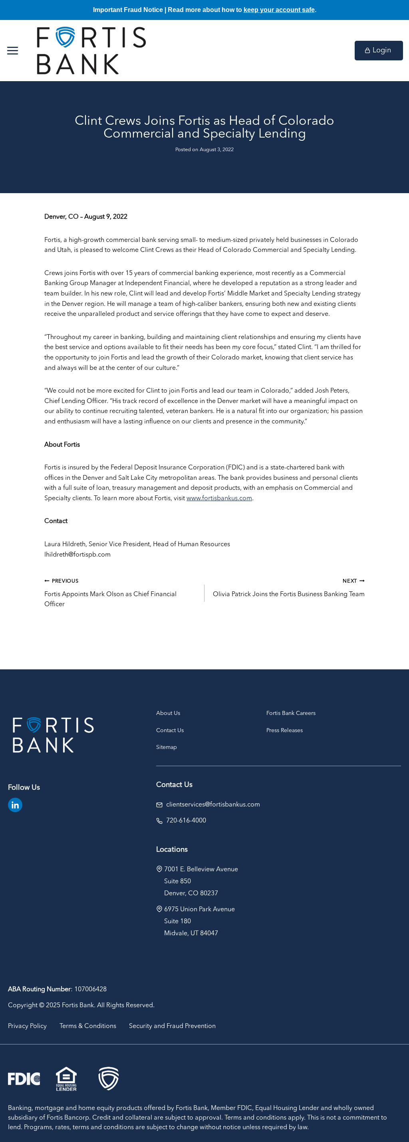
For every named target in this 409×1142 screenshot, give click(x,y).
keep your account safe (279, 9)
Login (382, 50)
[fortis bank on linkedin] (15, 805)
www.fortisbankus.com (219, 498)
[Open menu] (16, 50)
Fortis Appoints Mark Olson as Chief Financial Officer (110, 593)
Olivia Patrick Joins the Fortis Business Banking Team (289, 588)
